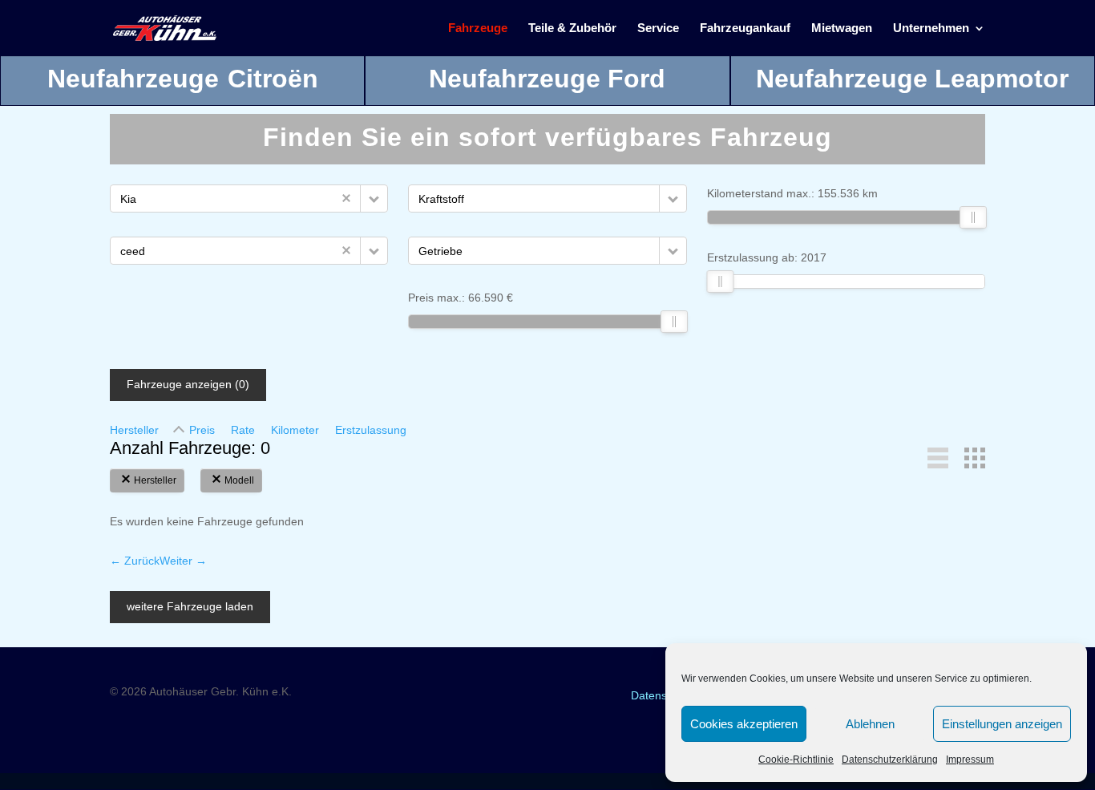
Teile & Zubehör (572, 28)
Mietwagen (841, 28)
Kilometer (295, 429)
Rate (243, 429)
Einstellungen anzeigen (1002, 724)
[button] (374, 198)
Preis (202, 429)
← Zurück (135, 560)
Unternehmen (931, 28)
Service (658, 28)
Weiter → (183, 560)
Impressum (970, 759)
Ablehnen (870, 724)
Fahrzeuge (477, 28)
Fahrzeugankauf (745, 28)
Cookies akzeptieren (744, 724)
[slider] (674, 321)
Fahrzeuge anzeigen (188, 384)
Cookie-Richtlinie (796, 759)
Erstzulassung (370, 429)
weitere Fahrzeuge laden (190, 606)
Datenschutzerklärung (890, 759)
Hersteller (134, 429)
